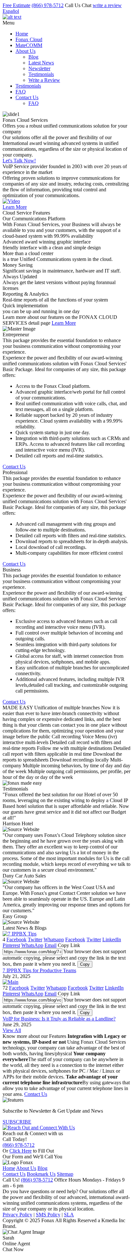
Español (11, 11)
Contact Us (26, 97)
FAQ (20, 91)
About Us (25, 51)
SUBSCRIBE (17, 1122)
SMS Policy (48, 1214)
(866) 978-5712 (48, 5)
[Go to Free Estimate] (39, 1127)
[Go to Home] (12, 17)
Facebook (16, 939)
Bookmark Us (41, 1174)
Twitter (35, 939)
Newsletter (39, 68)
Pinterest (11, 945)
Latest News (41, 62)
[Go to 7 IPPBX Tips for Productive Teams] (19, 933)
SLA (69, 1214)
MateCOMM (28, 45)
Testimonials (41, 74)
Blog (33, 57)
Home (21, 33)
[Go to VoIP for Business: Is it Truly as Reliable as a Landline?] (10, 982)
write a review (107, 5)
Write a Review (44, 80)
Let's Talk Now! (19, 160)
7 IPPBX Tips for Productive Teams (39, 970)
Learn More (15, 207)
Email (50, 945)
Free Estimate (16, 5)
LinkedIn (111, 939)
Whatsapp (54, 939)
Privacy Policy (17, 1214)
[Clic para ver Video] (11, 201)
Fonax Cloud (28, 39)
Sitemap (65, 1174)
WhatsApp (32, 945)
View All (12, 1030)
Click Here (20, 1151)
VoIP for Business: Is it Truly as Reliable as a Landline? (59, 1018)
